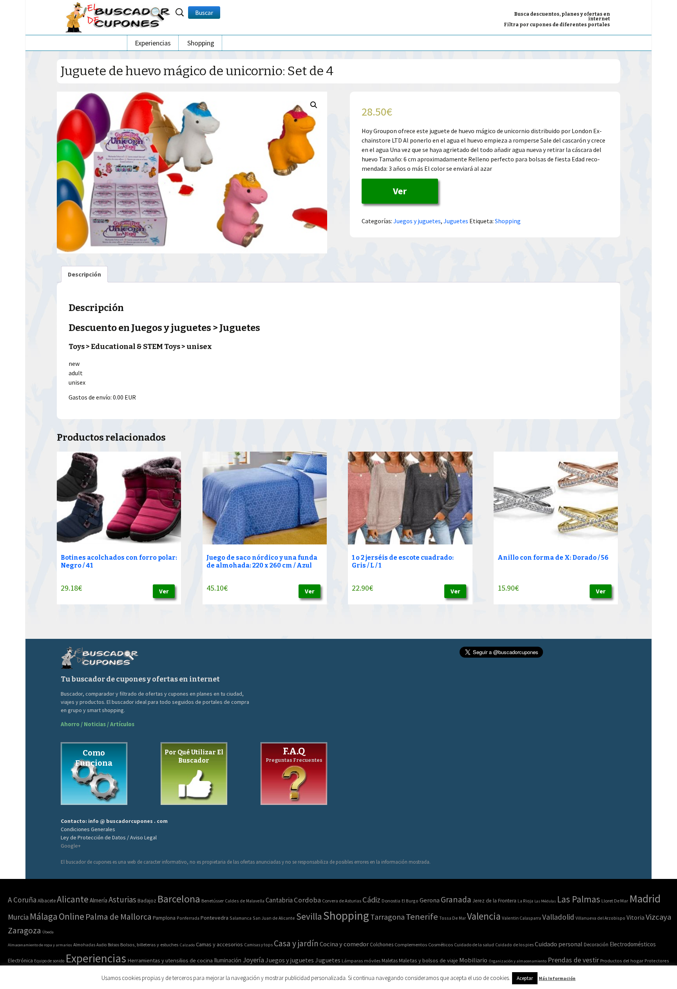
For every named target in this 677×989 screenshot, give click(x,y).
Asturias (122, 899)
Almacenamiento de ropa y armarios (40, 944)
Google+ (71, 845)
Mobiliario (473, 960)
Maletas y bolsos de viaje (428, 960)
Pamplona (164, 918)
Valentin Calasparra (521, 918)
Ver (400, 191)
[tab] (84, 274)
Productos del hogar (621, 961)
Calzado (187, 944)
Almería (98, 900)
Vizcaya (658, 917)
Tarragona (387, 917)
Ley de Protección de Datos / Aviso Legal (109, 837)
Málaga (44, 916)
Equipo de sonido (49, 961)
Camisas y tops (258, 944)
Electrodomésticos (633, 944)
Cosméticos (440, 944)
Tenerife (422, 916)
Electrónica (20, 960)
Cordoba (307, 899)
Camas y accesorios (219, 944)
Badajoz (147, 900)
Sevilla (309, 916)
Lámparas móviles (361, 961)
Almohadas (84, 944)
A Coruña (22, 899)
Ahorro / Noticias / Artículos (97, 724)
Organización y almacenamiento (518, 961)
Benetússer (212, 901)
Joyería (253, 959)
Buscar (204, 12)
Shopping (200, 42)
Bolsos (113, 944)
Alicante (73, 899)
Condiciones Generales (88, 829)
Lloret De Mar (614, 901)
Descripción (84, 274)
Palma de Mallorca (118, 916)
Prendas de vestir (573, 959)
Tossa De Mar (452, 918)
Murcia (18, 917)
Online (71, 916)
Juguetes (455, 221)
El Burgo (410, 901)
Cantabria (279, 900)
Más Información (557, 978)
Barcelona (178, 898)
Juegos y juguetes (417, 221)
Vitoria (635, 917)
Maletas (390, 960)
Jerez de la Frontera (494, 900)
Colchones (381, 944)
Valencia (484, 916)
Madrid (645, 899)
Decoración (596, 944)
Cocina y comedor (344, 944)
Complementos (411, 944)
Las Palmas (578, 899)
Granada (456, 899)
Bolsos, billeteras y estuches (149, 944)
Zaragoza (24, 930)
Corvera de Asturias (341, 901)
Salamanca (241, 918)
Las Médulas (545, 901)
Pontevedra (214, 917)
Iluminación (227, 960)
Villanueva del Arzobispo (600, 918)
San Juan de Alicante (274, 918)
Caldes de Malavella (244, 901)
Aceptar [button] (525, 978)
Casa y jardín (296, 943)
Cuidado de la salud (474, 944)
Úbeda (48, 932)
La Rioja (525, 901)
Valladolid (558, 917)
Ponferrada (188, 918)
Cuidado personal (559, 944)
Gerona (430, 900)
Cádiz (371, 900)
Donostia (391, 901)
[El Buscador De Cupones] (118, 16)
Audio (101, 944)
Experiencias (153, 42)
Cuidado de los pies (514, 944)
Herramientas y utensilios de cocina (170, 960)
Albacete (47, 900)
